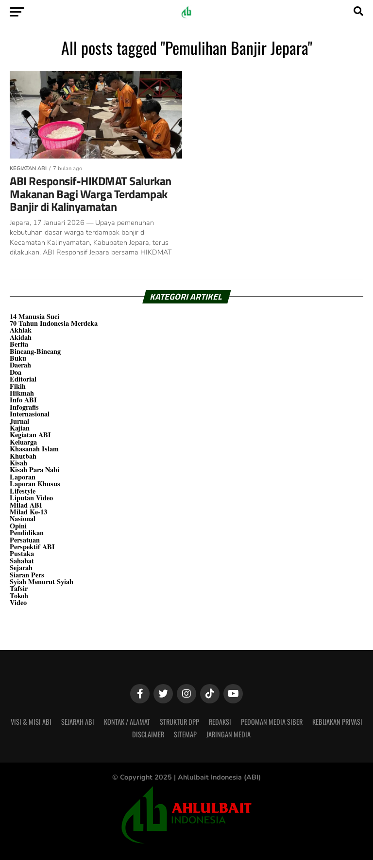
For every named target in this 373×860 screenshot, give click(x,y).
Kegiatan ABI (30, 435)
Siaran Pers (27, 575)
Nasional (22, 518)
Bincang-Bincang (35, 351)
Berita (19, 344)
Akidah (21, 337)
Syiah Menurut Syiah (41, 581)
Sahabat (22, 561)
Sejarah (21, 567)
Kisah (18, 463)
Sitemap (185, 734)
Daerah (20, 365)
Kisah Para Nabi (34, 469)
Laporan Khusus (35, 483)
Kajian (20, 428)
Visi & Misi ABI (31, 722)
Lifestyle (22, 491)
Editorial (23, 379)
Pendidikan (27, 532)
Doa (15, 372)
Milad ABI (26, 505)
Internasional (30, 414)
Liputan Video (31, 498)
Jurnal (19, 421)
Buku (18, 358)
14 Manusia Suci (34, 316)
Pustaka (22, 553)
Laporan (22, 477)
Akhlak (21, 330)
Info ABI (23, 400)
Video (18, 602)
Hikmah (22, 393)
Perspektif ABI (32, 546)
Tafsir (19, 588)
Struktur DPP (179, 722)
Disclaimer (148, 734)
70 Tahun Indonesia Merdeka (54, 323)
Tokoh (19, 595)
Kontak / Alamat (127, 722)
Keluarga (23, 442)
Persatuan (25, 540)
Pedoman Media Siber (272, 722)
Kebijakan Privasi (337, 722)
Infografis (24, 407)
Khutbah (23, 456)
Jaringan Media (228, 734)
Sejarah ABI (77, 722)
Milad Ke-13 (28, 512)
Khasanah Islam (34, 449)
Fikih (18, 386)
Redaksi (220, 722)
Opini (18, 526)
